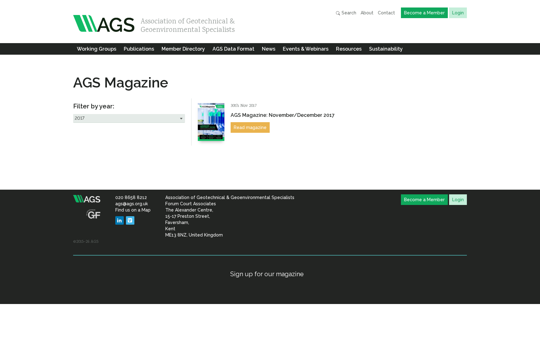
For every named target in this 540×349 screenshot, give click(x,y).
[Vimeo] (130, 220)
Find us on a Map (133, 209)
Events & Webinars (305, 49)
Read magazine (250, 127)
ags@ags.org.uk (131, 203)
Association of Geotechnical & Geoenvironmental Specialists (188, 24)
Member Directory (183, 49)
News (268, 49)
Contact (386, 12)
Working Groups (96, 49)
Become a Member (424, 12)
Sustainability (386, 49)
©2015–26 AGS (85, 242)
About (367, 12)
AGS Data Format (233, 49)
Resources (349, 49)
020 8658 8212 (131, 197)
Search (348, 12)
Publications (139, 49)
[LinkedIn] (119, 220)
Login (458, 12)
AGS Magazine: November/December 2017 (283, 115)
